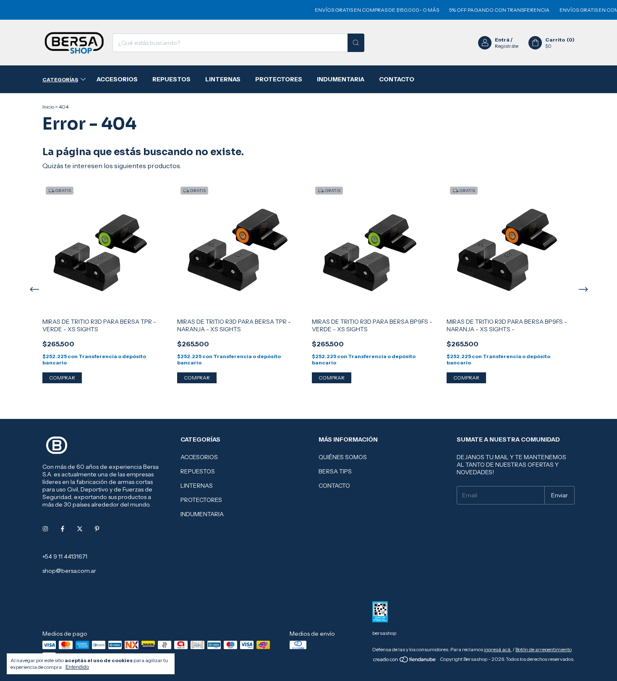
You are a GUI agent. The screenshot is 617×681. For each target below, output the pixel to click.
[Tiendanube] (404, 661)
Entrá (502, 39)
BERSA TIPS (335, 471)
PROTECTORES (278, 79)
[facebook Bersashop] (62, 529)
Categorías (60, 79)
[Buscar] (356, 43)
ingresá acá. (498, 649)
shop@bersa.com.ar (69, 570)
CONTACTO (396, 79)
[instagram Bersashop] (45, 529)
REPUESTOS (171, 79)
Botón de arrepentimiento (543, 649)
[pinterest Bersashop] (97, 529)
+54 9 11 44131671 (64, 556)
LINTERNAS (223, 79)
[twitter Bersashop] (80, 529)
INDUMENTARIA (340, 79)
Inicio (48, 107)
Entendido (77, 667)
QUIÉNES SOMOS (343, 457)
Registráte (506, 46)
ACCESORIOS (117, 79)
